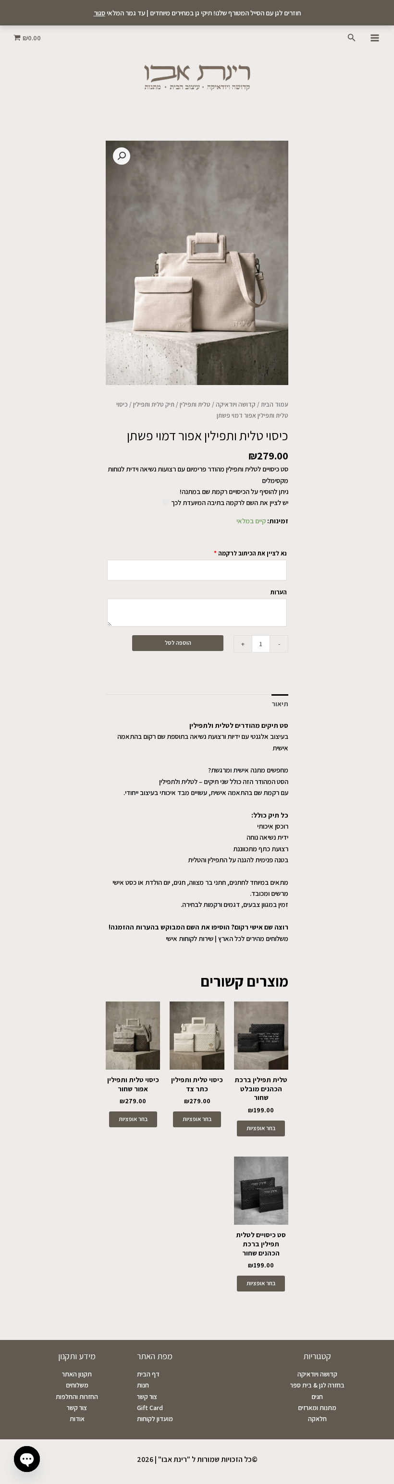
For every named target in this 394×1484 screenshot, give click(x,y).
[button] (350, 38)
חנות (143, 1385)
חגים (317, 1396)
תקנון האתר (77, 1374)
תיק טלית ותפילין (153, 404)
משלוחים (77, 1385)
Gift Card (150, 1407)
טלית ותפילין (195, 404)
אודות (77, 1418)
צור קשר (147, 1396)
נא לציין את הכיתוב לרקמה (250, 553)
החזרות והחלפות (77, 1396)
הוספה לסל (178, 643)
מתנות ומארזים (317, 1407)
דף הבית (148, 1374)
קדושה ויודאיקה (236, 404)
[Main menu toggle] (374, 37)
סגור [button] (99, 12)
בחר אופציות (260, 1128)
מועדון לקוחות (155, 1418)
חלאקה (317, 1418)
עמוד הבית (274, 404)
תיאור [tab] (279, 703)
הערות (278, 592)
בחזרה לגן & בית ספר (317, 1385)
